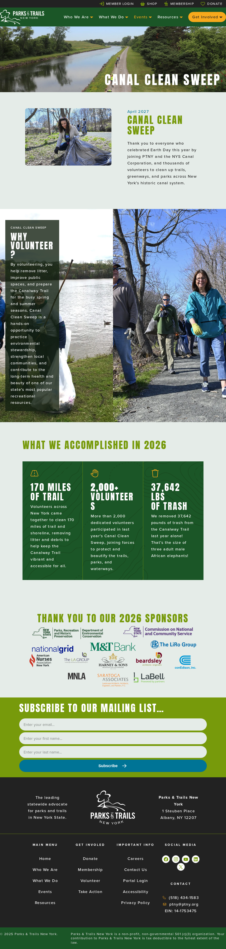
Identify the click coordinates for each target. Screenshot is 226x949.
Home (45, 858)
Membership (182, 3)
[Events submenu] (150, 17)
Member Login (120, 3)
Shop (152, 3)
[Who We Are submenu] (91, 17)
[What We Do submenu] (126, 17)
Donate (214, 3)
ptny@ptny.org (183, 904)
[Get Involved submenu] (220, 17)
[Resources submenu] (180, 17)
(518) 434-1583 (184, 897)
